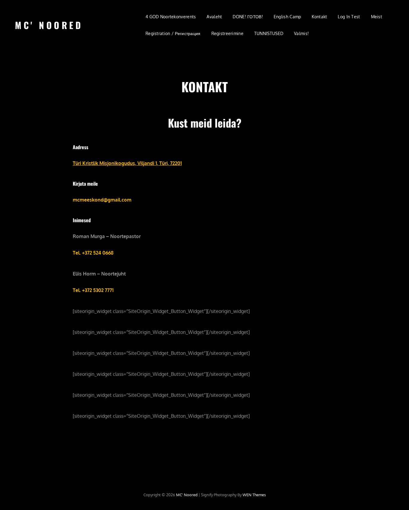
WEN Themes (254, 494)
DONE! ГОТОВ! (248, 16)
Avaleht (214, 16)
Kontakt (319, 16)
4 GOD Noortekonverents (171, 16)
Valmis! (301, 33)
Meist (376, 16)
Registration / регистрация (173, 33)
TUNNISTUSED (268, 33)
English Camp (287, 16)
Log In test (349, 16)
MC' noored (49, 25)
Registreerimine (227, 33)
